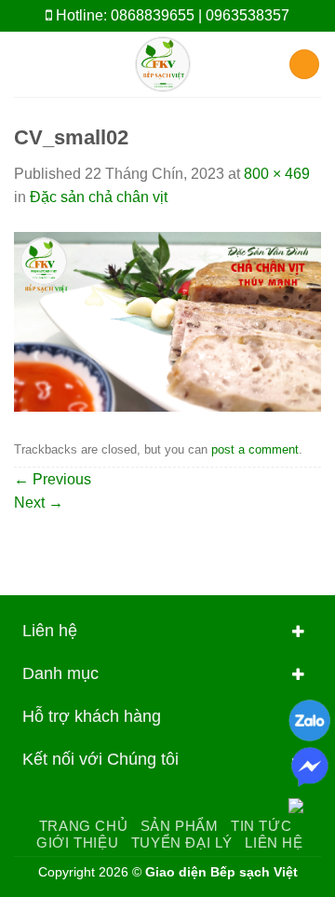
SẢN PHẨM (180, 826)
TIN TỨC (261, 826)
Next (38, 502)
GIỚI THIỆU (77, 842)
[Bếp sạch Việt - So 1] (162, 64)
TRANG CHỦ (83, 826)
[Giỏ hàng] (304, 64)
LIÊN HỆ (273, 842)
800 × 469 (277, 174)
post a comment (255, 449)
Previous (52, 479)
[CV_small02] (167, 321)
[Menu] (25, 64)
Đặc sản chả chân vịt (99, 197)
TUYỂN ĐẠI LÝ (182, 842)
